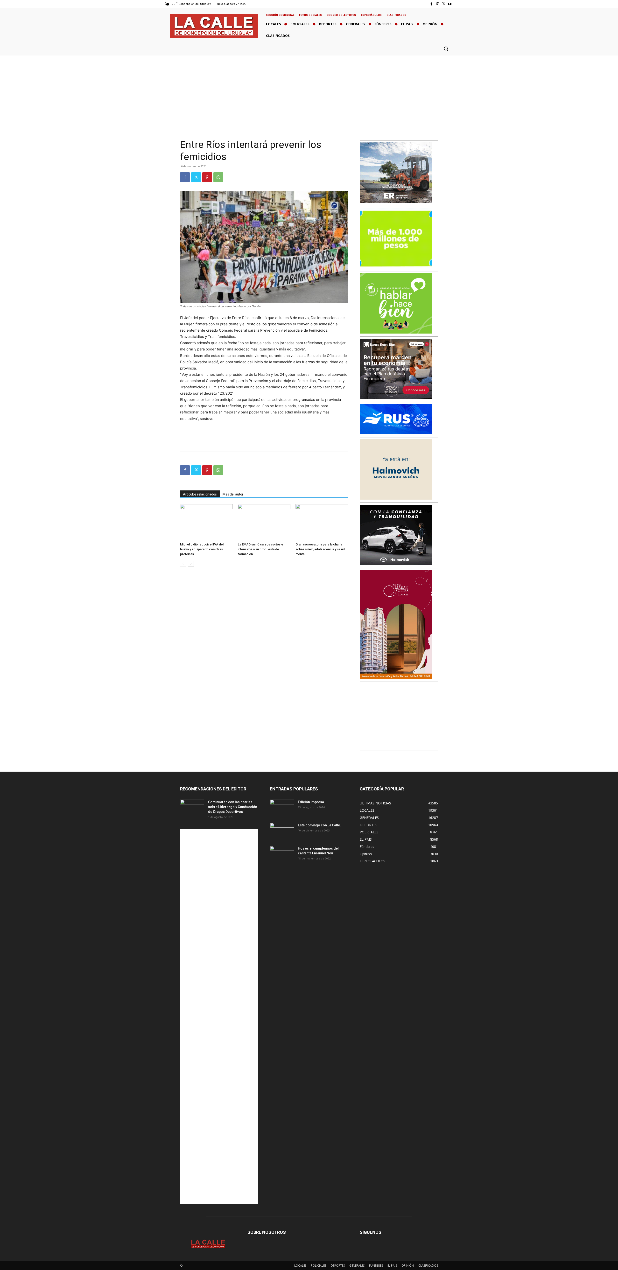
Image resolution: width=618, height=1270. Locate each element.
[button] (446, 49)
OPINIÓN (407, 1265)
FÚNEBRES (376, 1265)
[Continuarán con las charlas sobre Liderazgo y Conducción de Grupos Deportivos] (192, 808)
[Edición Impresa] (282, 808)
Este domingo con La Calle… (320, 825)
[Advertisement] (309, 92)
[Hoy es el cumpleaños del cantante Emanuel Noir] (282, 854)
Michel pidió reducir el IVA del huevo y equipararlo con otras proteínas (202, 549)
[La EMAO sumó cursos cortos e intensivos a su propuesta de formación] (264, 522)
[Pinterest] (207, 177)
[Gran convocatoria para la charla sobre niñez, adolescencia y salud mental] (321, 522)
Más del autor (233, 494)
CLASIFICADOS (428, 1265)
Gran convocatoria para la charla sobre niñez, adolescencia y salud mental (320, 549)
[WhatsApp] (218, 177)
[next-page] (191, 564)
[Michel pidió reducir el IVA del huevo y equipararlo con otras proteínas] (206, 522)
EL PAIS (392, 1265)
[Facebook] (431, 4)
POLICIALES (318, 1265)
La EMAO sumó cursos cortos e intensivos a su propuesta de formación (260, 549)
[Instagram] (438, 4)
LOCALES (300, 1265)
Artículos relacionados (200, 494)
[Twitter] (444, 4)
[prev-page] (183, 564)
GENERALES (357, 1265)
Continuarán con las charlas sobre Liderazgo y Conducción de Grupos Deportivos (232, 807)
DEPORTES (338, 1265)
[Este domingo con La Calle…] (282, 831)
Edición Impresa (311, 802)
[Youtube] (450, 4)
